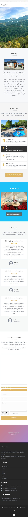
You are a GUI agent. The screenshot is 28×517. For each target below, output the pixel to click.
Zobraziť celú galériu (14, 214)
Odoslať (14, 417)
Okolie (3, 473)
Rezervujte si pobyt (9, 36)
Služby (3, 468)
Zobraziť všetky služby (14, 174)
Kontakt (4, 475)
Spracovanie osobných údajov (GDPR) (11, 498)
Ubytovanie (4, 466)
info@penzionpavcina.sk (11, 490)
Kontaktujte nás (21, 36)
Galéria (4, 471)
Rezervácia (4, 478)
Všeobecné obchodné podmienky (9, 500)
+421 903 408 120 (11, 488)
